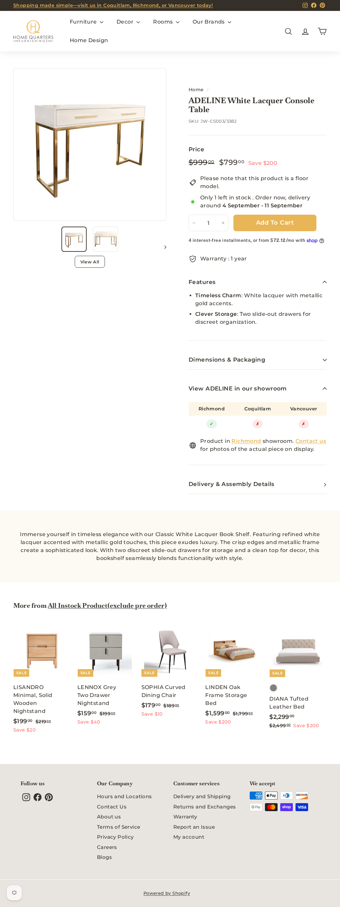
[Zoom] (90, 144)
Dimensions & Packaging (227, 359)
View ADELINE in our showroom (238, 388)
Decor (126, 22)
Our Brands (209, 22)
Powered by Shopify (166, 893)
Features (202, 282)
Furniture (84, 22)
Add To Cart (275, 222)
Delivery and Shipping (201, 796)
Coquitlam (257, 409)
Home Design (89, 40)
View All (90, 261)
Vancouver (303, 409)
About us (109, 816)
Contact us (311, 441)
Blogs (104, 857)
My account (188, 837)
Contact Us (112, 806)
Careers (107, 847)
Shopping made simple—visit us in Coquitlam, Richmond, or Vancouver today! (113, 5)
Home (196, 89)
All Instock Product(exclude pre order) (107, 605)
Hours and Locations (124, 796)
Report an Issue (194, 827)
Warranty (185, 816)
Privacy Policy (115, 837)
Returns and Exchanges (204, 806)
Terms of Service (118, 827)
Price (196, 149)
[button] (74, 239)
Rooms (163, 22)
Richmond (212, 409)
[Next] (162, 247)
